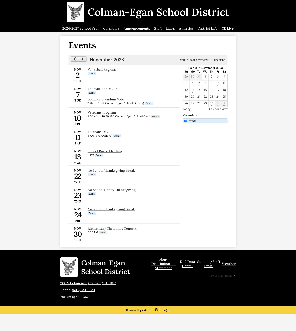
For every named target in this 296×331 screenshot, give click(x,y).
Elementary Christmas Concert (112, 228)
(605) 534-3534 (83, 290)
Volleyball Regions (102, 69)
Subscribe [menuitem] (219, 59)
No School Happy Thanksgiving (112, 190)
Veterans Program (102, 112)
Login (162, 310)
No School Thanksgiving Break (111, 170)
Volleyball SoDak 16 (102, 89)
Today (186, 109)
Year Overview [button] (198, 59)
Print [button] (181, 59)
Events (192, 121)
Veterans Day (98, 132)
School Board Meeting (105, 151)
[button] (80, 28)
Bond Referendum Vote (106, 99)
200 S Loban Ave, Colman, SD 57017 (88, 283)
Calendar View (218, 109)
